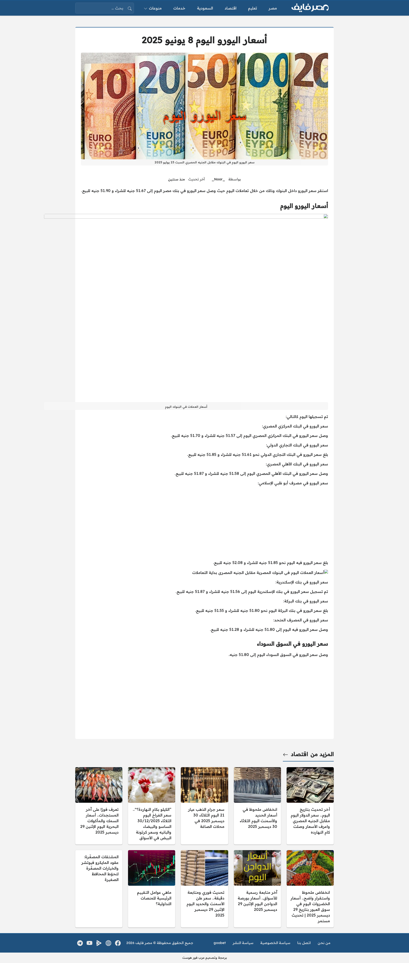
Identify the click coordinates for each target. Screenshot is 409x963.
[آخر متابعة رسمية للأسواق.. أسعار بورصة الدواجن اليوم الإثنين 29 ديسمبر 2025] (257, 888)
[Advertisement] (204, 523)
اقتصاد (299, 754)
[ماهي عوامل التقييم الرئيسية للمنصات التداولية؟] (151, 888)
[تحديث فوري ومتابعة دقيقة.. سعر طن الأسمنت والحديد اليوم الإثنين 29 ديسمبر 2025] (204, 888)
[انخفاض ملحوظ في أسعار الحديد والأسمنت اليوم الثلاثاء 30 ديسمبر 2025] (257, 805)
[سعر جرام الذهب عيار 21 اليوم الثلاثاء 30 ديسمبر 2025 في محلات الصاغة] (204, 805)
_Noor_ (218, 179)
